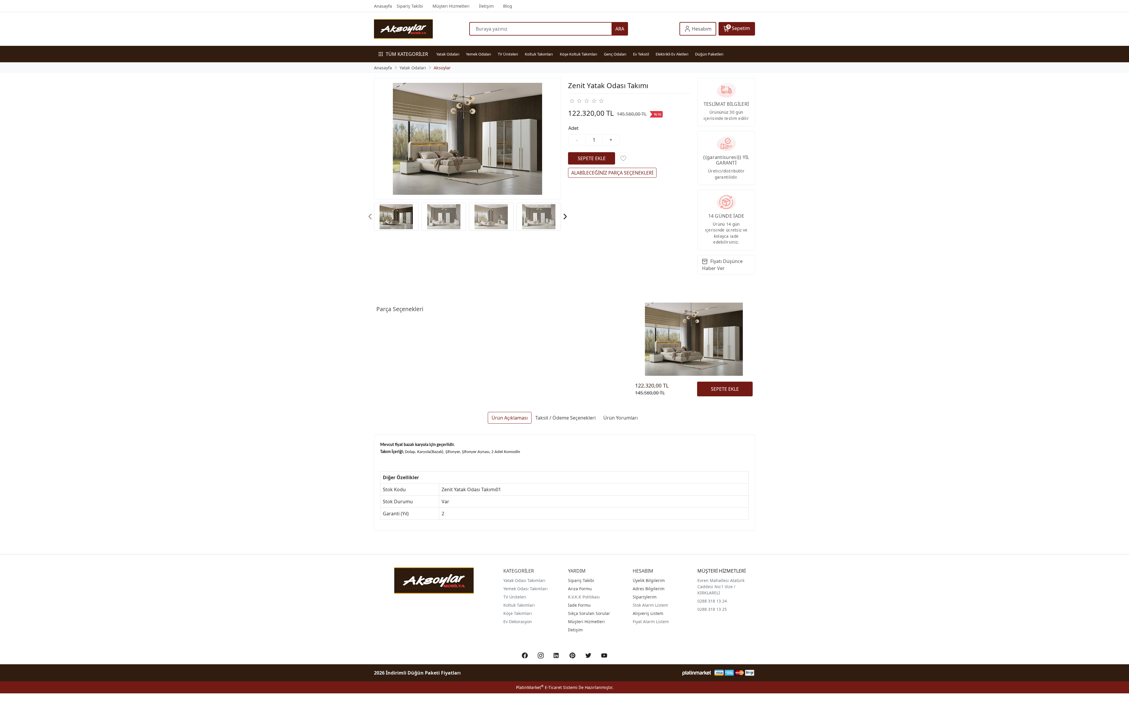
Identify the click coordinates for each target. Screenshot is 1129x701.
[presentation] (370, 217)
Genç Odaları (615, 54)
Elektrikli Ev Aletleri (672, 54)
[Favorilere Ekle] (623, 158)
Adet (573, 128)
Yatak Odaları (447, 54)
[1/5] (571, 100)
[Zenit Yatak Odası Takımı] (467, 138)
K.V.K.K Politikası (584, 597)
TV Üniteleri (508, 54)
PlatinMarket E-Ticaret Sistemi (546, 687)
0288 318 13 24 (712, 601)
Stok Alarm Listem (650, 605)
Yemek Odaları (478, 54)
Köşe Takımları (517, 613)
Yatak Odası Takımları (524, 580)
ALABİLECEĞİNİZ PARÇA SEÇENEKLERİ (612, 173)
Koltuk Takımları (539, 54)
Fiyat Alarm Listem (651, 621)
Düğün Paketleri (709, 54)
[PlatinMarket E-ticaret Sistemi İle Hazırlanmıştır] (696, 673)
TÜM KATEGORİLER (407, 54)
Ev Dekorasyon (517, 621)
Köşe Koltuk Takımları (578, 54)
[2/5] (575, 100)
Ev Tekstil (641, 54)
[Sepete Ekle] (591, 158)
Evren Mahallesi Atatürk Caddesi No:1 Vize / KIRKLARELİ (720, 587)
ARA (619, 29)
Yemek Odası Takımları (525, 588)
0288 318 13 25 (712, 609)
